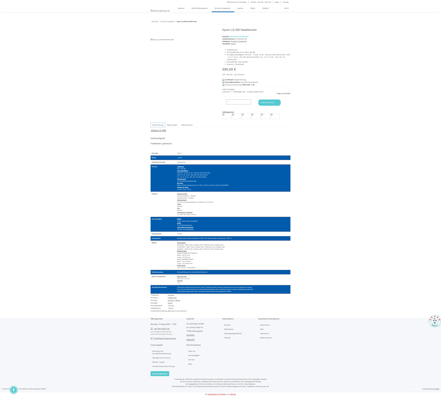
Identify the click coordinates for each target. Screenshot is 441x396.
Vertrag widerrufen (159, 374)
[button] (272, 8)
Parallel (174, 298)
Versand (227, 325)
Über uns (191, 351)
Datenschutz (265, 325)
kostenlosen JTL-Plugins (217, 394)
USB (169, 298)
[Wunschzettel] (280, 8)
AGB (261, 329)
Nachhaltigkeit (193, 355)
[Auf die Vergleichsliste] (152, 35)
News (277, 2)
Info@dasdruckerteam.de (165, 338)
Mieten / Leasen (158, 362)
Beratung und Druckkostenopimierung (161, 352)
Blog (190, 364)
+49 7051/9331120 (161, 329)
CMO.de (233, 394)
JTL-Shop (436, 389)
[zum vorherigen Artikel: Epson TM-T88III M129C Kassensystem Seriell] (203, 22)
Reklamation (229, 329)
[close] (152, 30)
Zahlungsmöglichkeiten (233, 333)
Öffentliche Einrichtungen (237, 2)
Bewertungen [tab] (172, 125)
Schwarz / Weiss (174, 300)
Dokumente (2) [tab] (186, 125)
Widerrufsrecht (266, 338)
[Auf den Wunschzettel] (156, 35)
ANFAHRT (191, 340)
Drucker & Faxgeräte (238, 41)
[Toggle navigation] (153, 6)
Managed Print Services (161, 358)
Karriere (191, 360)
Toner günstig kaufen (413, 389)
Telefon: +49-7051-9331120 (260, 2)
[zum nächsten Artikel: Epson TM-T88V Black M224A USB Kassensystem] (199, 22)
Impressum (264, 333)
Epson (170, 303)
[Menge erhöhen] (253, 101)
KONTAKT (191, 335)
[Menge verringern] (224, 101)
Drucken (171, 295)
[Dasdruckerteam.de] (160, 10)
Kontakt (286, 2)
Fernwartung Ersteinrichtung (163, 366)
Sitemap (227, 338)
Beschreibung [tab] (158, 125)
